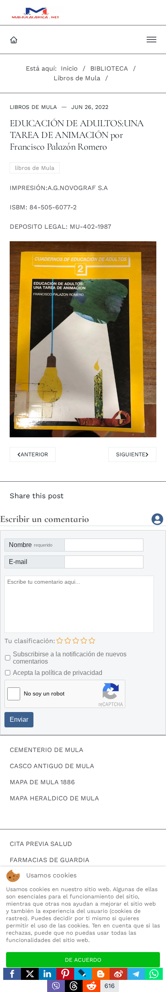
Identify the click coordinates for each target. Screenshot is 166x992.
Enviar (19, 719)
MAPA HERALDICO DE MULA (54, 798)
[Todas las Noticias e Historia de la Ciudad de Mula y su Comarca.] (37, 12)
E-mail (18, 561)
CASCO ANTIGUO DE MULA (52, 766)
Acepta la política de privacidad (57, 672)
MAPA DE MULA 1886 (42, 782)
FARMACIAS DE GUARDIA (49, 860)
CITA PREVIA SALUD (41, 844)
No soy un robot (44, 693)
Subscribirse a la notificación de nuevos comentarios (70, 658)
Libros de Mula (33, 107)
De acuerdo (83, 959)
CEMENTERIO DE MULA (46, 750)
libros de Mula (34, 168)
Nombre (30, 544)
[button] (151, 39)
